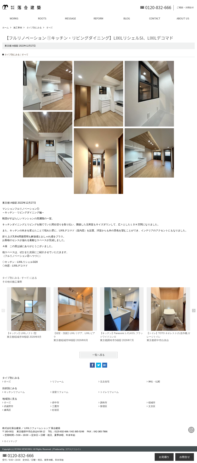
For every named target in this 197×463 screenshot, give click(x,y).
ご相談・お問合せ (185, 7)
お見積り (164, 457)
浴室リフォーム (60, 392)
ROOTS (42, 18)
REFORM (98, 18)
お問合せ (184, 457)
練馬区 (7, 410)
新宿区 (103, 406)
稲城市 (151, 402)
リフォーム (58, 381)
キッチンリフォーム (14, 392)
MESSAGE (70, 18)
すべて (7, 381)
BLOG (126, 18)
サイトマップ (10, 441)
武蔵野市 (8, 406)
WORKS (14, 18)
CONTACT (154, 18)
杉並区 (55, 410)
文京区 (151, 406)
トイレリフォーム (109, 392)
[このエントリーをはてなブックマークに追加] (104, 365)
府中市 (55, 402)
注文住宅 (104, 381)
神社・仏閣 (154, 381)
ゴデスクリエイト (73, 449)
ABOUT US (183, 18)
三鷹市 (55, 406)
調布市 (103, 402)
